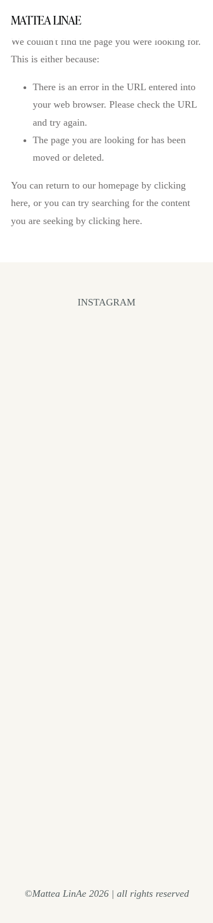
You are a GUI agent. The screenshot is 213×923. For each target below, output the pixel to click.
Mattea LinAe (46, 20)
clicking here (114, 220)
